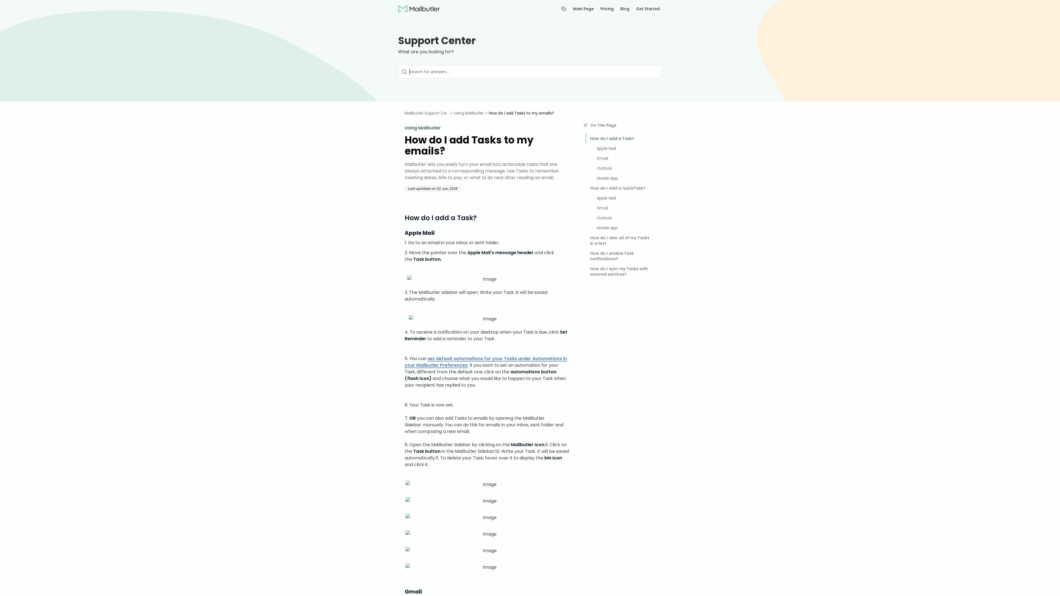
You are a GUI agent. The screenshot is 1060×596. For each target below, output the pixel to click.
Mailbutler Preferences (442, 365)
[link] (521, 113)
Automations (547, 358)
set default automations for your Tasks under (480, 358)
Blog (624, 9)
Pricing (607, 9)
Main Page (583, 9)
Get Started (648, 9)
